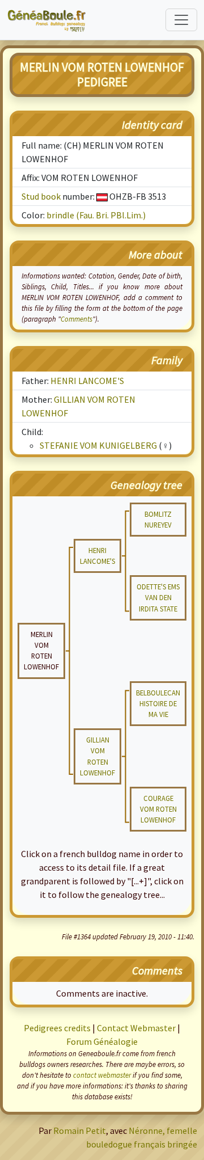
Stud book (41, 196)
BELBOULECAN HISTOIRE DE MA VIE (158, 703)
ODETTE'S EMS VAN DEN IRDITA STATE (158, 597)
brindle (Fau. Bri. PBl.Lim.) (96, 215)
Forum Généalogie (102, 1041)
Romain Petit (79, 1130)
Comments (76, 318)
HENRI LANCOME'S (87, 380)
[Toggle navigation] (181, 20)
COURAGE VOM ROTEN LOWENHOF (158, 809)
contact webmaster (102, 1074)
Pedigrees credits (57, 1028)
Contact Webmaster (136, 1028)
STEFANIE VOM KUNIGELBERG (98, 445)
